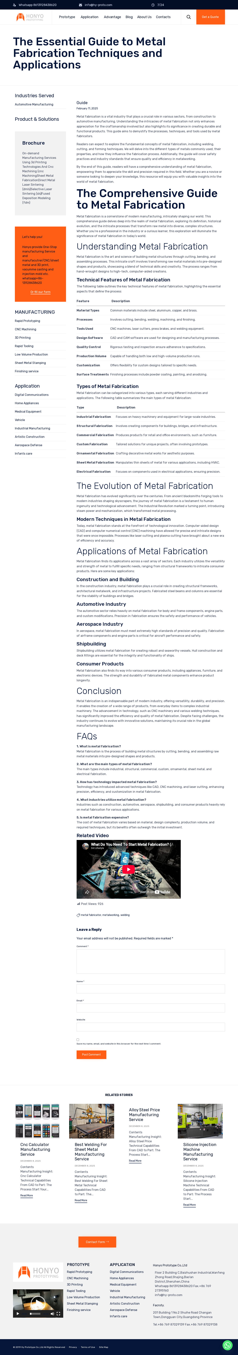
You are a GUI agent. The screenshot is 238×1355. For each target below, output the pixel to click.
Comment (83, 946)
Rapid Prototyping (27, 321)
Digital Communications (32, 395)
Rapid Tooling (24, 346)
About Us (144, 17)
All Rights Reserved (54, 1347)
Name (80, 981)
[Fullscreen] (58, 1314)
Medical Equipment (28, 411)
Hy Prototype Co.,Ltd (32, 1347)
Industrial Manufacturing (32, 428)
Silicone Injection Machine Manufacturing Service (199, 1152)
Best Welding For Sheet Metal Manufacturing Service (91, 1152)
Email (80, 1000)
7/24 (160, 5)
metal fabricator (91, 915)
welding (125, 915)
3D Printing (23, 337)
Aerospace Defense (28, 445)
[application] (38, 1303)
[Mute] (52, 1314)
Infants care (23, 453)
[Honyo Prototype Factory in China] (29, 17)
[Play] (18, 1314)
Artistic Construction (30, 437)
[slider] (35, 1314)
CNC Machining (25, 329)
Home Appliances (27, 403)
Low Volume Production (31, 354)
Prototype (67, 17)
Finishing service (26, 371)
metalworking (110, 915)
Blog (129, 17)
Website (81, 1019)
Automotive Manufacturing (34, 104)
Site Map (103, 1347)
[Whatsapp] (228, 1345)
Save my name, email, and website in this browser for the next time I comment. (119, 1043)
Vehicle (20, 420)
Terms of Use (88, 1347)
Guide (82, 102)
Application (89, 17)
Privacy (73, 1347)
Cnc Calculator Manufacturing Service (35, 1149)
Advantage (112, 17)
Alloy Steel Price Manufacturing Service (144, 1114)
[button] (210, 17)
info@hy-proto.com (98, 5)
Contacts (163, 17)
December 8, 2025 (30, 1161)
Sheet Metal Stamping (30, 363)
